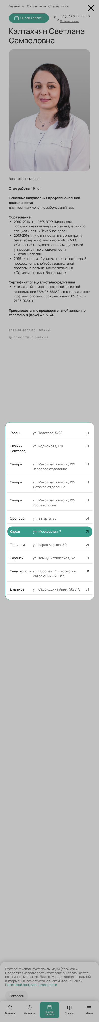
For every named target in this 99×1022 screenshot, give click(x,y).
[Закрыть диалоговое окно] (91, 8)
